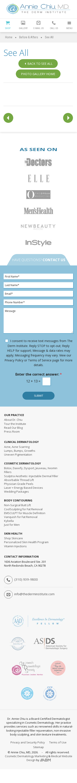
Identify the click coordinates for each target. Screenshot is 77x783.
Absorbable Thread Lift (19, 480)
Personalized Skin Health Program (26, 542)
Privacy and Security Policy (27, 742)
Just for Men (12, 525)
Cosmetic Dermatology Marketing (26, 756)
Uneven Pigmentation (18, 454)
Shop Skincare (13, 538)
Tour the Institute (15, 424)
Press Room (12, 431)
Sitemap (38, 747)
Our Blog (13, 428)
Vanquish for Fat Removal (20, 517)
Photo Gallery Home (38, 74)
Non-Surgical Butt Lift (17, 505)
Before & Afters (28, 37)
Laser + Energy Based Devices (23, 488)
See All (49, 37)
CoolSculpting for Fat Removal (23, 509)
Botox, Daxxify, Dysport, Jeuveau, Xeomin (30, 468)
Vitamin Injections (15, 546)
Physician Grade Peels (18, 484)
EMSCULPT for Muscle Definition (24, 513)
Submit (38, 396)
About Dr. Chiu (13, 420)
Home (8, 37)
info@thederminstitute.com (34, 594)
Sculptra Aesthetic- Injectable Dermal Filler (31, 476)
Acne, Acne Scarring (17, 447)
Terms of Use (58, 742)
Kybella (9, 521)
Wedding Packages (16, 491)
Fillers (8, 472)
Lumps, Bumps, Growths (19, 451)
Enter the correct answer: (38, 374)
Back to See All (40, 64)
